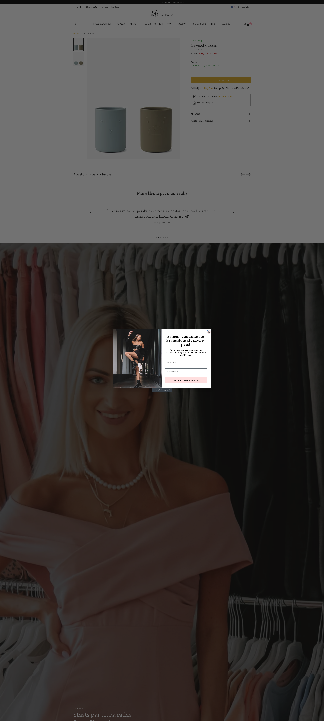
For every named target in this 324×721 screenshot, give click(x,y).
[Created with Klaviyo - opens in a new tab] (162, 390)
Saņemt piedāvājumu (186, 380)
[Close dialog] (209, 332)
